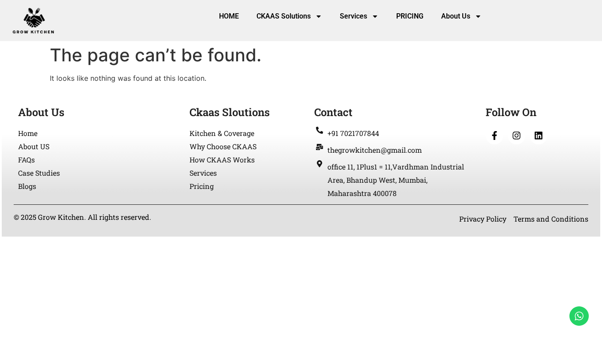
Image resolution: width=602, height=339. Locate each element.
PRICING (410, 16)
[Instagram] (516, 135)
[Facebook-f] (494, 135)
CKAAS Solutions (283, 16)
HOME (229, 16)
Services (353, 16)
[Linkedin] (538, 135)
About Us (455, 16)
